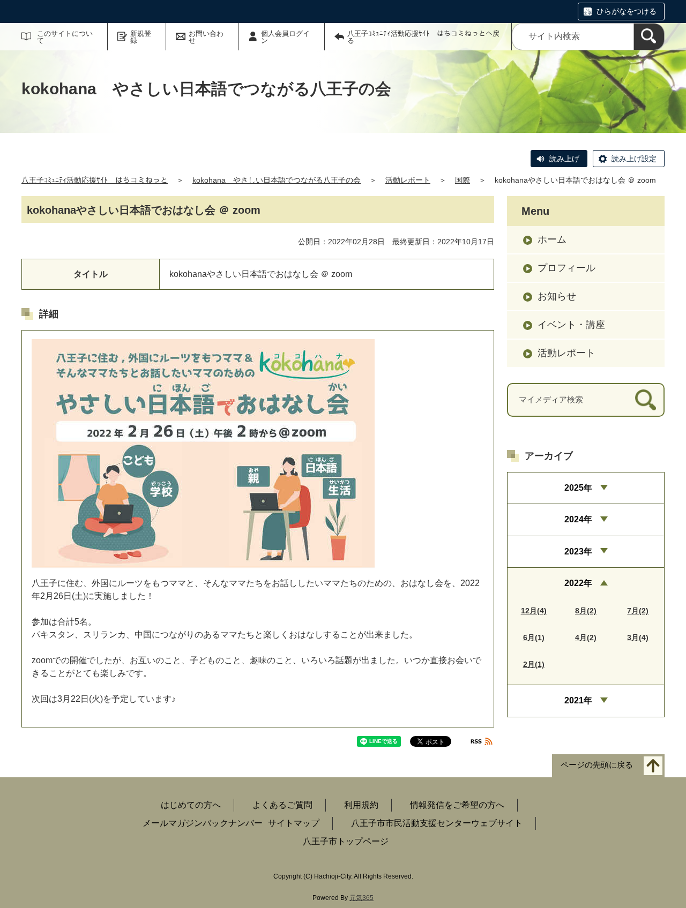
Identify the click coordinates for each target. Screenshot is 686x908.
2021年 (578, 700)
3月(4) (637, 637)
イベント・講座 (571, 324)
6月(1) (534, 637)
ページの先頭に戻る (597, 765)
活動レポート (407, 180)
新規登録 (140, 36)
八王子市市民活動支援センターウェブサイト (437, 823)
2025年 (578, 487)
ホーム (552, 239)
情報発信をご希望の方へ (457, 804)
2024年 (578, 519)
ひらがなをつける (626, 11)
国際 (462, 180)
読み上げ (564, 158)
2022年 (578, 583)
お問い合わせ (206, 36)
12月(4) (534, 610)
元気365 (361, 898)
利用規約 (361, 804)
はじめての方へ (191, 804)
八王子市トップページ (346, 841)
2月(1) (534, 664)
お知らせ (557, 296)
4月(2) (585, 637)
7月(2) (637, 610)
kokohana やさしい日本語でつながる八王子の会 (276, 180)
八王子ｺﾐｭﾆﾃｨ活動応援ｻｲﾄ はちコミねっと (94, 180)
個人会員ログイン (285, 36)
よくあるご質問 (282, 804)
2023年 (578, 551)
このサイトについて (65, 36)
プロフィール (566, 267)
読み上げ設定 (634, 158)
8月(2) (585, 610)
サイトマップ (293, 823)
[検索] (649, 36)
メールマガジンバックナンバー (203, 823)
